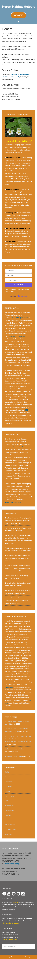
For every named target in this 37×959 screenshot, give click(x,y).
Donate (18, 15)
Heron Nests (9, 796)
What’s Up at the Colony (13, 756)
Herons (7, 801)
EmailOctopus (23, 296)
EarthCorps (9, 687)
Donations (8, 786)
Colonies (8, 777)
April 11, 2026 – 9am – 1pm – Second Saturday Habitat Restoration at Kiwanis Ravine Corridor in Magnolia (18, 738)
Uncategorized (10, 829)
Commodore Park (19, 447)
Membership (9, 805)
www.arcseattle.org (11, 863)
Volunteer (8, 834)
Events (7, 791)
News (7, 820)
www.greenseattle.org (17, 336)
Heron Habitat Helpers (18, 7)
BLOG (7, 772)
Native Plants (9, 810)
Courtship (8, 781)
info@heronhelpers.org (13, 502)
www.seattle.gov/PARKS (19, 318)
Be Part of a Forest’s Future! (15, 749)
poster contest (10, 824)
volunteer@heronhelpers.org (11, 923)
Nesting (8, 815)
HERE (26, 410)
